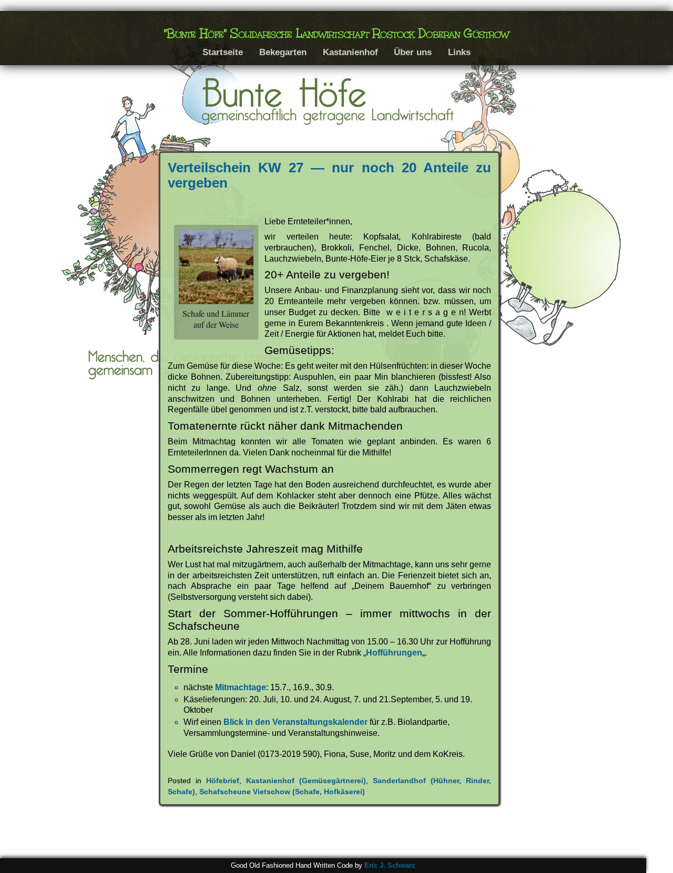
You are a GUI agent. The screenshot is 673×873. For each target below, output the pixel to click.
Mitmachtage (240, 687)
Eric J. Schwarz (389, 865)
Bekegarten (283, 52)
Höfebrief (222, 780)
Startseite (222, 52)
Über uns (413, 52)
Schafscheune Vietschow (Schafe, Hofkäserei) (282, 791)
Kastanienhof (350, 52)
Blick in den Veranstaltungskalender (295, 722)
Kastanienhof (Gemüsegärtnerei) (306, 780)
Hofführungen (394, 652)
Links (459, 52)
